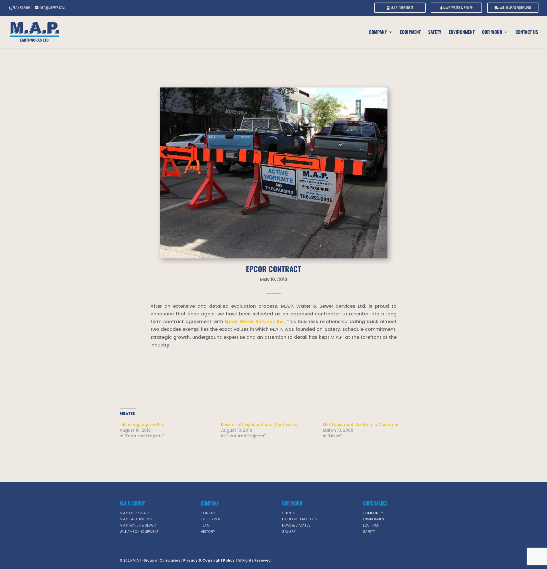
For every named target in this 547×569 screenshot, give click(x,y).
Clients (288, 513)
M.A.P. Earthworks (136, 519)
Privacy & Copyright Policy (208, 560)
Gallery (289, 531)
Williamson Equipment (515, 8)
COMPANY (378, 32)
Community (373, 513)
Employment (211, 519)
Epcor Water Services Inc (254, 321)
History (208, 531)
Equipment (410, 32)
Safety (434, 32)
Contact (209, 513)
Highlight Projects (299, 519)
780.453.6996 (21, 7)
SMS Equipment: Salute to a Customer (361, 424)
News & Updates (296, 525)
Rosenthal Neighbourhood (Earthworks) (260, 424)
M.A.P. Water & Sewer (457, 8)
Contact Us (526, 32)
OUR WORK (492, 32)
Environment (462, 32)
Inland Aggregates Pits (142, 424)
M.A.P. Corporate (401, 8)
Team (205, 525)
